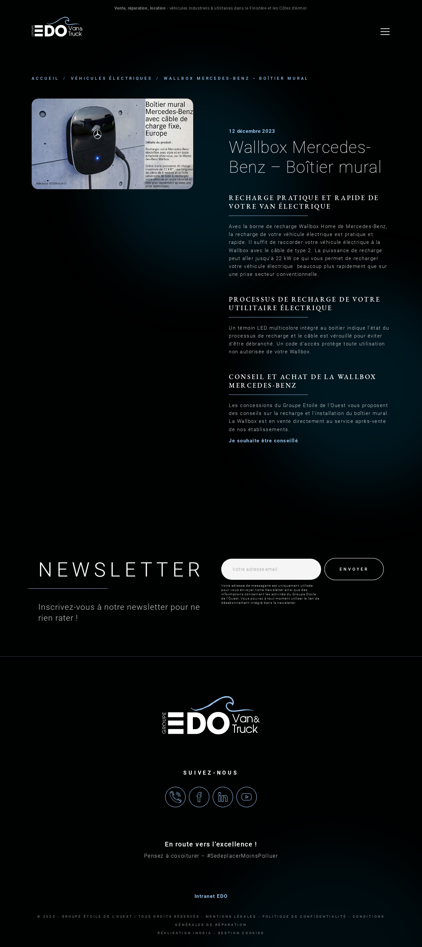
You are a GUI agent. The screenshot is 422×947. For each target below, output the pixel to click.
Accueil (45, 78)
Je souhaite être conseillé (263, 441)
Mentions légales (231, 916)
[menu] (385, 31)
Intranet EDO (211, 896)
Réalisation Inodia (185, 933)
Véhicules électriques (111, 78)
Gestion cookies (241, 933)
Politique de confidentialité (304, 916)
